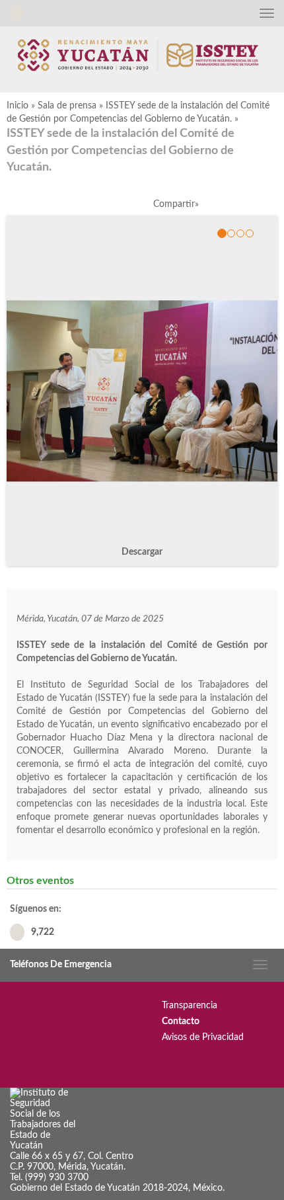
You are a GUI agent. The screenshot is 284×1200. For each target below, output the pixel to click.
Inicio (17, 105)
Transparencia (189, 1005)
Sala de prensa (67, 105)
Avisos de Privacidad (203, 1037)
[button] (264, 233)
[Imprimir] (256, 204)
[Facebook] (210, 204)
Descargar (142, 552)
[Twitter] (225, 204)
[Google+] (240, 204)
